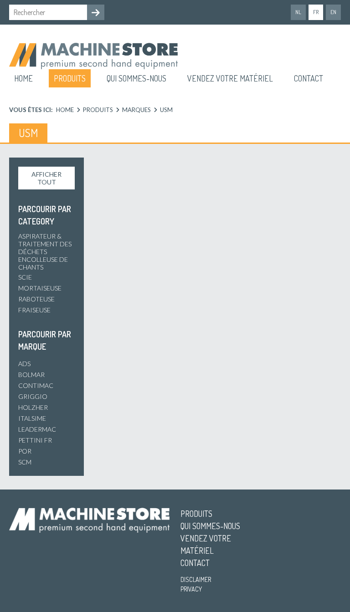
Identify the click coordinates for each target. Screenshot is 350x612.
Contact (308, 78)
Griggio (32, 396)
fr (316, 12)
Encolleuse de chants (43, 263)
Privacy (191, 589)
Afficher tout (46, 178)
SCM (24, 462)
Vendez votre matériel (230, 78)
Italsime (32, 418)
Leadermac (37, 429)
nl (298, 12)
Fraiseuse (34, 310)
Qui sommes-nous (136, 78)
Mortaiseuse (40, 288)
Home (23, 78)
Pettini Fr (35, 440)
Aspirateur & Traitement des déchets (45, 243)
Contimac (35, 385)
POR (24, 451)
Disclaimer (195, 579)
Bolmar (31, 374)
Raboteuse (36, 299)
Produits (70, 78)
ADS (24, 363)
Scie (25, 277)
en (333, 12)
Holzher (33, 407)
